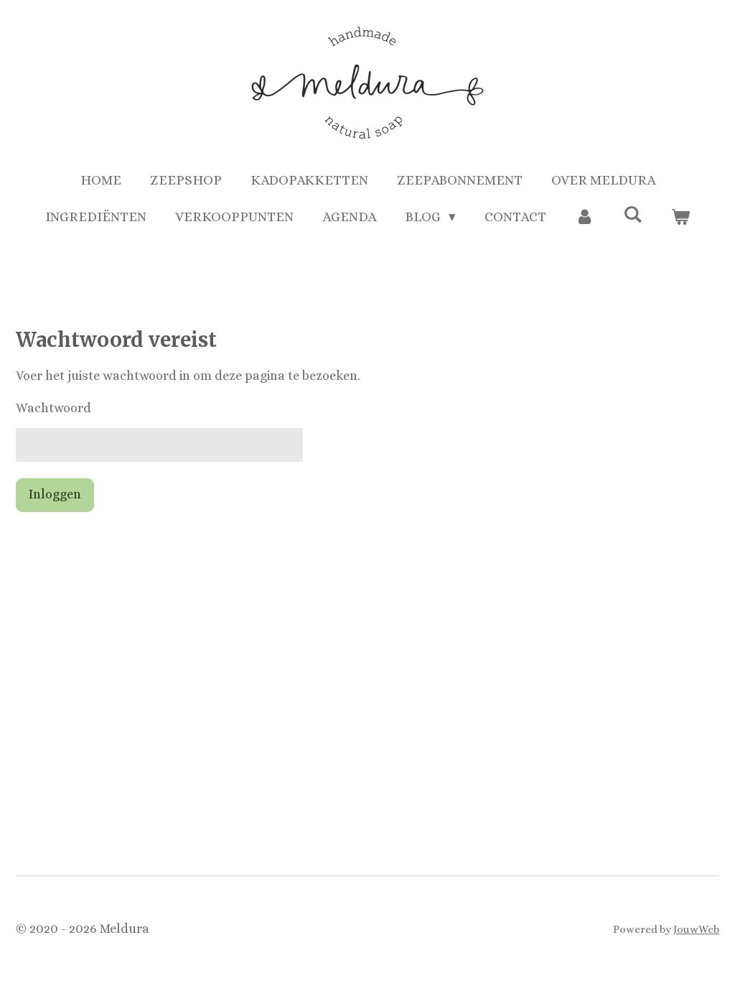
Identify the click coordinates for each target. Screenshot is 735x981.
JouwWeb (696, 929)
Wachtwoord (53, 408)
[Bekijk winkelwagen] (680, 217)
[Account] (584, 217)
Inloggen (55, 494)
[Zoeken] (632, 214)
